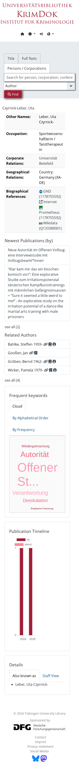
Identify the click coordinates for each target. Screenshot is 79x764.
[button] (31, 33)
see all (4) (12, 380)
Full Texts (29, 58)
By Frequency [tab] (24, 429)
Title (10, 58)
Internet (50, 201)
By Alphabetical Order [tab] (30, 418)
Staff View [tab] (51, 675)
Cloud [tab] (17, 406)
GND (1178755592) (50, 194)
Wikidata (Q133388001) (50, 226)
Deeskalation (35, 500)
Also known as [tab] (24, 675)
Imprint (40, 742)
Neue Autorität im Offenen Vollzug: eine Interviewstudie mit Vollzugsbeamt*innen (36, 255)
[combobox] (39, 77)
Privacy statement (40, 746)
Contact (40, 737)
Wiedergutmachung (35, 446)
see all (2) (12, 326)
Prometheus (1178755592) (50, 215)
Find (14, 94)
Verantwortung (30, 493)
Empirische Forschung (42, 508)
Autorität (34, 454)
